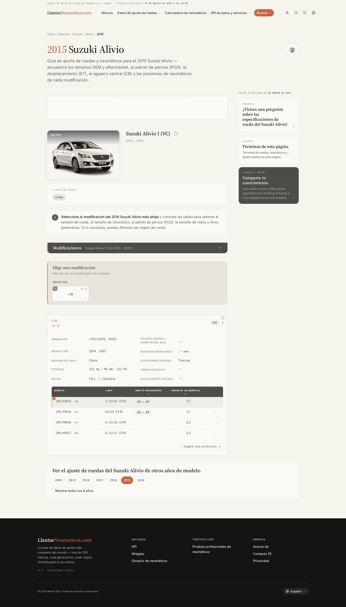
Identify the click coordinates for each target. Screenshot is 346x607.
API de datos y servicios (229, 13)
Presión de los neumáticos (185, 390)
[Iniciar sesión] (287, 12)
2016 (113, 480)
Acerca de (261, 547)
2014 (140, 480)
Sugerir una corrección (202, 446)
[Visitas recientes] (296, 12)
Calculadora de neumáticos (185, 13)
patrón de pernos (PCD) (158, 67)
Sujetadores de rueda (156, 360)
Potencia (57, 369)
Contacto (260, 554)
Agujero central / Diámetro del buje (153, 340)
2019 (72, 480)
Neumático (59, 390)
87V (76, 412)
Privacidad (261, 561)
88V (76, 433)
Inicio (51, 34)
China (59, 197)
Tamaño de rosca (153, 369)
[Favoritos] (304, 12)
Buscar (262, 13)
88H (76, 401)
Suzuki (77, 34)
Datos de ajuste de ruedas (137, 13)
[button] (137, 248)
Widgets (138, 554)
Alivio (89, 34)
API (134, 547)
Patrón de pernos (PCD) (157, 351)
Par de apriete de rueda (157, 378)
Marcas (107, 13)
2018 (85, 480)
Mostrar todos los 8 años (74, 491)
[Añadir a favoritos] (176, 134)
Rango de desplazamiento (148, 390)
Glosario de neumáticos (149, 561)
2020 (58, 480)
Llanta (108, 390)
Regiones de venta (63, 360)
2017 (99, 480)
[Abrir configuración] (313, 12)
